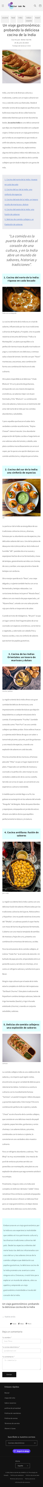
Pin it (29, 1324)
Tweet (14, 1324)
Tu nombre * (7, 1337)
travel (37, 18)
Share (22, 1324)
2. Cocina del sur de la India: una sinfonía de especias (18, 192)
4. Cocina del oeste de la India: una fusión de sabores (19, 212)
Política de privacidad (32, 1475)
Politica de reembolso (13, 1413)
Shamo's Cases (10, 1428)
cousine (5, 18)
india (20, 18)
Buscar (7, 1393)
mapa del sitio (10, 1398)
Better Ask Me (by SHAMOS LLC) (19, 1472)
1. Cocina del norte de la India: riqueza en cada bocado (21, 182)
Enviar (9, 1374)
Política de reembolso (17, 1475)
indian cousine (29, 19)
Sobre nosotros (10, 1403)
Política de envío (30, 1479)
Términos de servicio (12, 1423)
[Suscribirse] (34, 1443)
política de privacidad (13, 1408)
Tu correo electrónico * (11, 1347)
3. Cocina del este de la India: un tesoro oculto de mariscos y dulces (21, 202)
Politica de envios (11, 1418)
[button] (2, 5)
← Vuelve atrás (8, 1316)
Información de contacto (22, 1482)
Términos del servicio (16, 1479)
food (13, 18)
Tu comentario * (8, 1357)
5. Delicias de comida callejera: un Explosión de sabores (19, 222)
